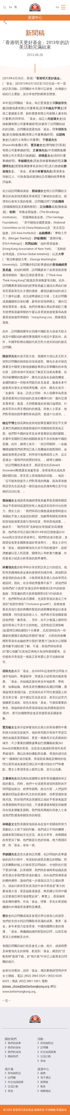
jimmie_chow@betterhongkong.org (25, 986)
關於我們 (11, 1039)
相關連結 (45, 1090)
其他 (43, 1060)
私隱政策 (61, 1109)
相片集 (9, 1069)
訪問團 (44, 1047)
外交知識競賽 (48, 1051)
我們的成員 (14, 1051)
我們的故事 (14, 1043)
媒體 (43, 1073)
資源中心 (43, 1069)
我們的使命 (14, 1047)
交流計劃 (45, 1056)
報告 (43, 1086)
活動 (40, 1039)
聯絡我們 (13, 1056)
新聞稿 (44, 1082)
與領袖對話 (46, 1043)
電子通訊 (45, 1077)
